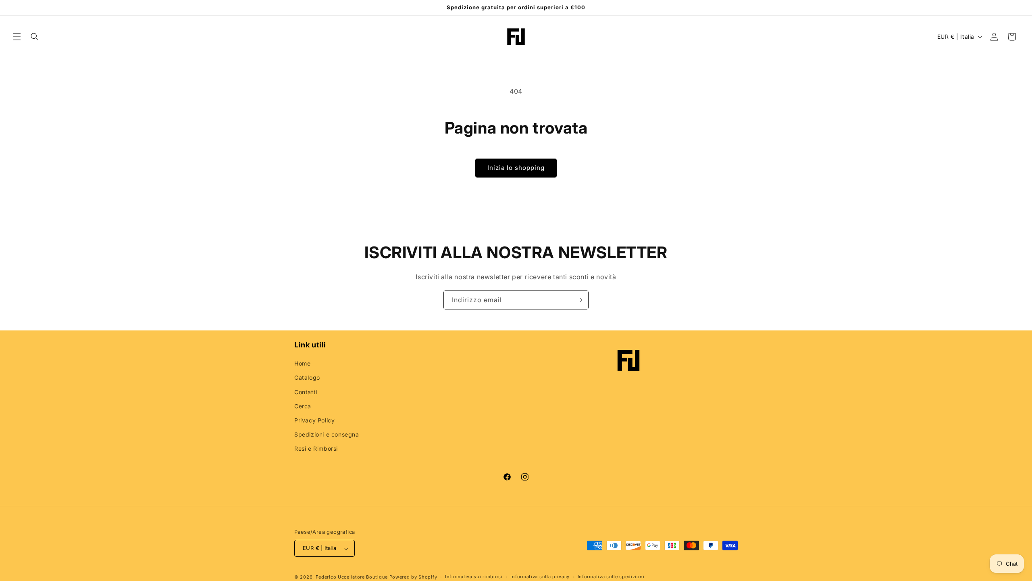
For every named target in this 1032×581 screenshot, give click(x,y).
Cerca (302, 406)
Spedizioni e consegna (326, 434)
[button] (17, 37)
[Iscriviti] (579, 299)
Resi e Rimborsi (316, 448)
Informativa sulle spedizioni (611, 576)
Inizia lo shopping (516, 167)
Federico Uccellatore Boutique (352, 577)
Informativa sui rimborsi (474, 576)
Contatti (305, 392)
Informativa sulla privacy (540, 576)
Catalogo (307, 377)
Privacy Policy (314, 420)
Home (302, 363)
